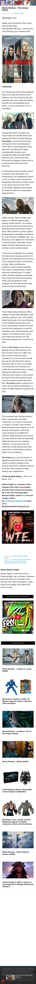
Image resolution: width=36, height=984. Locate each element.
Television (22, 930)
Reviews (19, 556)
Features (22, 911)
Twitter (8, 501)
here (24, 495)
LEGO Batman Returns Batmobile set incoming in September (17, 791)
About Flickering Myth (22, 950)
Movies (14, 556)
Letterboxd (18, 501)
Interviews (22, 918)
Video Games (22, 937)
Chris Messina (26, 559)
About (21, 947)
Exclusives (21, 921)
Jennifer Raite (8, 561)
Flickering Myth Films (22, 944)
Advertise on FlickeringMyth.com (21, 953)
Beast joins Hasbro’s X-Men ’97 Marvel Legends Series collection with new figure (17, 701)
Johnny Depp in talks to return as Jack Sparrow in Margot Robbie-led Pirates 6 (17, 884)
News (21, 905)
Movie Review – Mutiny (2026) (15, 762)
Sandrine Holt (14, 563)
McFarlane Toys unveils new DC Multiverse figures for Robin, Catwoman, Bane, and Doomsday (17, 822)
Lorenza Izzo (18, 561)
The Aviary (23, 563)
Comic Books (21, 934)
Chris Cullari (16, 559)
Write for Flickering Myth (22, 956)
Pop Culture (22, 924)
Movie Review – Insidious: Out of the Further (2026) (16, 732)
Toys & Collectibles (22, 940)
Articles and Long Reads (22, 914)
